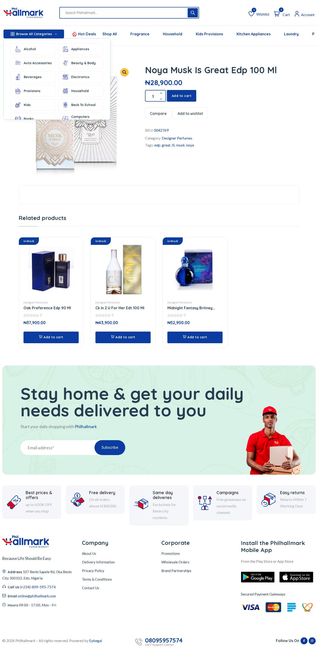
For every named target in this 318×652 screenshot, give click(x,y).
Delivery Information (98, 562)
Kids (27, 105)
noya (190, 145)
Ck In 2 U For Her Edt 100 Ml (119, 308)
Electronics (80, 77)
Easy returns (292, 492)
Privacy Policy (93, 571)
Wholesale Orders (175, 562)
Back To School (83, 105)
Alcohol (30, 49)
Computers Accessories (81, 119)
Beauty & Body (83, 63)
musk (180, 145)
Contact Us (90, 588)
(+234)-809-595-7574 (38, 587)
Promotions (170, 553)
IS (173, 145)
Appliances (80, 49)
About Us (89, 553)
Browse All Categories (34, 34)
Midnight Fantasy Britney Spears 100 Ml (190, 308)
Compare (158, 113)
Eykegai (95, 640)
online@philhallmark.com (37, 596)
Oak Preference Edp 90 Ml (47, 308)
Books (29, 119)
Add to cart (182, 96)
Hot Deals (87, 34)
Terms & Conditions (97, 579)
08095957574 (164, 640)
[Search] (193, 12)
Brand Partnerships (176, 571)
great (166, 145)
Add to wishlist (190, 113)
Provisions (32, 91)
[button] (124, 72)
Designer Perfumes (177, 138)
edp (157, 145)
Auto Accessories (38, 63)
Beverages (32, 77)
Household (80, 91)
